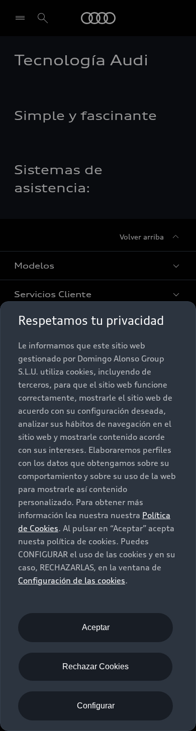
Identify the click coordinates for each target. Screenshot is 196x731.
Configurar (96, 705)
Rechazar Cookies (95, 666)
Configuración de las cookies (71, 580)
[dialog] (98, 516)
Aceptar (96, 627)
